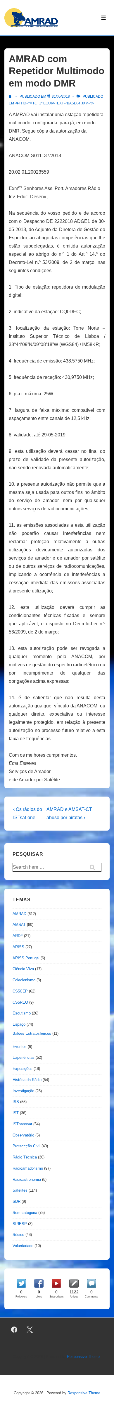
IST (16, 1113)
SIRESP (20, 1224)
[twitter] (29, 1330)
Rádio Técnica (25, 1157)
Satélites (20, 1190)
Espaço (19, 1024)
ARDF (18, 936)
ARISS (18, 947)
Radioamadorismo (28, 1168)
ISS (16, 1102)
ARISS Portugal (26, 958)
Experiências (23, 1057)
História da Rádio (27, 1080)
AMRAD (19, 914)
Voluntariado (23, 1246)
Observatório (23, 1135)
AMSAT (19, 924)
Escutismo (22, 1013)
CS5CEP (20, 991)
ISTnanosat (22, 1124)
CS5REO (20, 1002)
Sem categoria (25, 1212)
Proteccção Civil (26, 1146)
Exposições (22, 1068)
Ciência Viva (23, 969)
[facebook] (14, 1330)
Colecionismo (24, 980)
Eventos (20, 1046)
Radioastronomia (27, 1179)
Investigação (23, 1091)
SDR (16, 1201)
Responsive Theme (83, 1356)
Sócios (18, 1234)
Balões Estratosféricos (32, 1033)
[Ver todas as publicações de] (11, 96)
